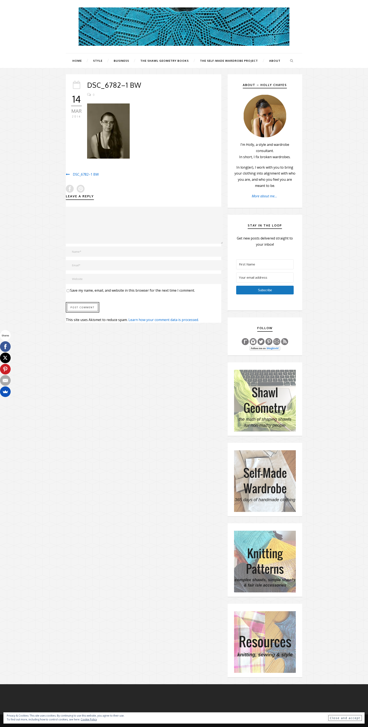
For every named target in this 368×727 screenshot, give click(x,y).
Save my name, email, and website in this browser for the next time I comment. (132, 290)
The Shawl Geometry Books (164, 60)
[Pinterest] (5, 369)
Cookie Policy (89, 719)
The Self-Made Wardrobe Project (229, 60)
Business (121, 60)
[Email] (5, 380)
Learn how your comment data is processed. (163, 319)
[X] (5, 358)
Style (97, 60)
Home (77, 60)
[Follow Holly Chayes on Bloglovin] (265, 348)
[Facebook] (5, 346)
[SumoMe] (5, 391)
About (274, 60)
